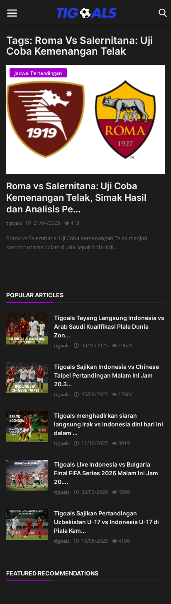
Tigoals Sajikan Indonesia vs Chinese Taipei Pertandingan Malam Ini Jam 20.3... (106, 375)
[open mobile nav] (12, 13)
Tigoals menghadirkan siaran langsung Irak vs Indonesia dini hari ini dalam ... (108, 424)
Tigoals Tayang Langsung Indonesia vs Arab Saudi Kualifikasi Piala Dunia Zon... (109, 326)
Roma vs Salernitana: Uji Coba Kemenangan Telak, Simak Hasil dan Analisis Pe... (76, 197)
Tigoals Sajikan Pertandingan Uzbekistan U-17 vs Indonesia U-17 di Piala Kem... (106, 522)
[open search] (161, 13)
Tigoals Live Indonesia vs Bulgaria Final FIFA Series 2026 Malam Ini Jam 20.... (106, 473)
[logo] (85, 12)
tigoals (14, 222)
